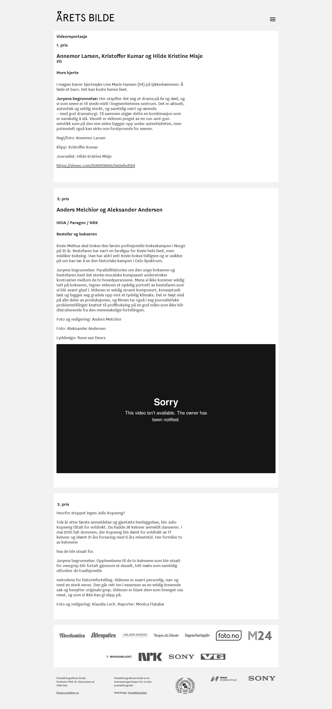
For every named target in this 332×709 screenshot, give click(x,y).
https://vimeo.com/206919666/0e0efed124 (95, 165)
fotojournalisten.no (67, 692)
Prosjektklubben (137, 692)
